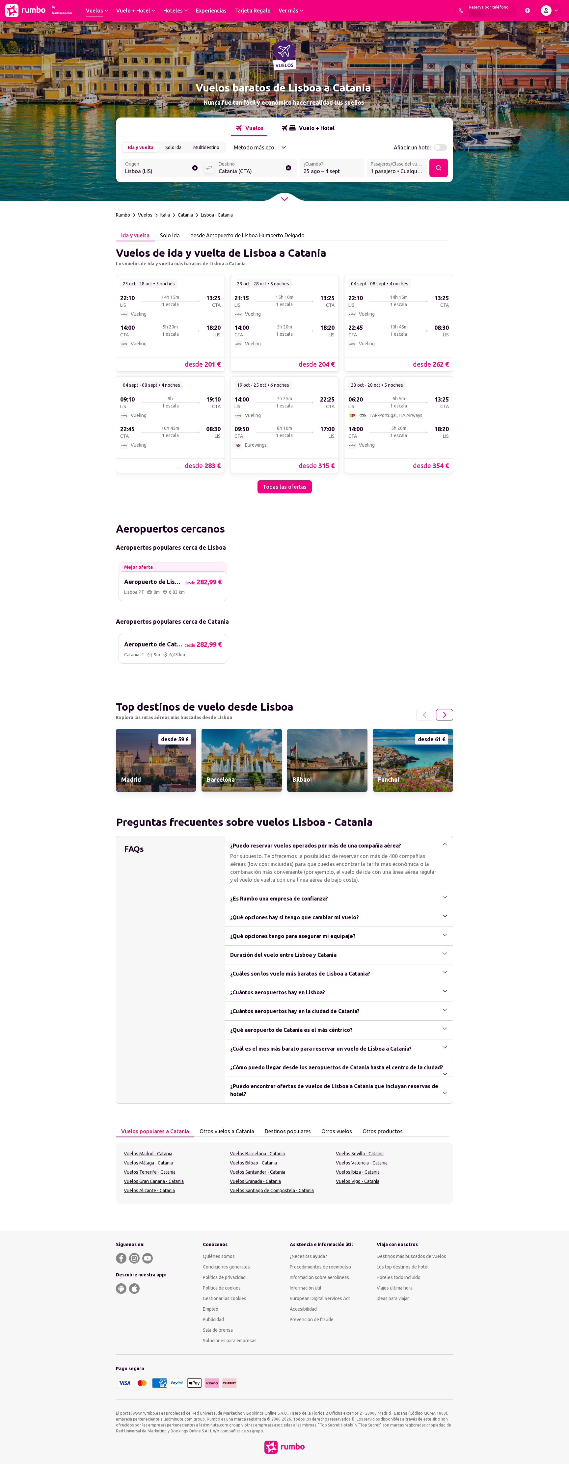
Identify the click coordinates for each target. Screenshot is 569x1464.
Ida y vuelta (140, 147)
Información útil (305, 1288)
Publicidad (213, 1319)
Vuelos (145, 215)
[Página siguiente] (444, 715)
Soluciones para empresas (230, 1340)
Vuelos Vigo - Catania (357, 1181)
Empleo (210, 1309)
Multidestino (206, 147)
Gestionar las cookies (224, 1298)
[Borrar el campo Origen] (195, 168)
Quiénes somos (219, 1256)
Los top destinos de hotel (403, 1266)
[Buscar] (438, 168)
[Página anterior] (424, 715)
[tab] (249, 128)
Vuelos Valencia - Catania (362, 1162)
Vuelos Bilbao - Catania (253, 1162)
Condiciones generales (226, 1266)
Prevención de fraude (312, 1319)
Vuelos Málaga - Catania (148, 1162)
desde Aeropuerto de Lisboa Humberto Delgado (247, 235)
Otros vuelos (336, 1131)
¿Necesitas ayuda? (308, 1256)
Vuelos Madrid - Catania (148, 1153)
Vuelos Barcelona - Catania (257, 1153)
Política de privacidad (224, 1277)
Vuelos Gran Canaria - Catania (154, 1181)
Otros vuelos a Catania (227, 1131)
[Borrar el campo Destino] (288, 168)
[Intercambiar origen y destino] (209, 168)
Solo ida (173, 147)
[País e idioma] (527, 10)
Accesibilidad (303, 1309)
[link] (170, 323)
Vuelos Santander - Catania (257, 1172)
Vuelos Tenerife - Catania (150, 1172)
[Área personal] (551, 10)
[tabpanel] (284, 367)
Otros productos (383, 1131)
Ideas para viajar (393, 1298)
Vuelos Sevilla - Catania (360, 1153)
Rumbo (123, 215)
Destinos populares (288, 1131)
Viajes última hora (395, 1288)
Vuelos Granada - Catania (255, 1181)
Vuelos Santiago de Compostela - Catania (272, 1190)
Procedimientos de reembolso (320, 1266)
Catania (185, 215)
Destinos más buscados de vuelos (411, 1256)
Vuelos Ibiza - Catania (358, 1172)
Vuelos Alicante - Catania (149, 1190)
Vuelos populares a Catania (155, 1131)
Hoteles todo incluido (398, 1277)
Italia (165, 215)
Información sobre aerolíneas (319, 1277)
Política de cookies (222, 1288)
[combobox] (162, 168)
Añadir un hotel (412, 147)
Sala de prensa (218, 1330)
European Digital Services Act (320, 1298)
